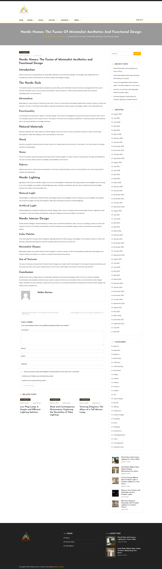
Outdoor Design (119, 415)
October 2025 (118, 154)
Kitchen (116, 403)
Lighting (116, 407)
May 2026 (117, 126)
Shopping (64, 20)
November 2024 (119, 199)
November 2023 (119, 247)
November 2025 (119, 150)
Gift (115, 395)
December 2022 (119, 291)
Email (23, 356)
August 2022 (118, 307)
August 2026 (118, 114)
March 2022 (117, 315)
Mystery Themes (59, 567)
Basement (117, 350)
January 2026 (118, 142)
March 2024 (117, 231)
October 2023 (118, 251)
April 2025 (117, 179)
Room (40, 20)
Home (21, 20)
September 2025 (119, 158)
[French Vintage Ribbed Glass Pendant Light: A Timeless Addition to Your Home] (115, 481)
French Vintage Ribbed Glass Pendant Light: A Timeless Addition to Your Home (127, 84)
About (68, 538)
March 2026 (117, 134)
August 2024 (118, 211)
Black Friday (117, 358)
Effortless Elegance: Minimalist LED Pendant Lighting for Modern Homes (125, 98)
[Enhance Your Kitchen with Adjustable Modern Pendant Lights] (115, 493)
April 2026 (117, 130)
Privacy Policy (70, 542)
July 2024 (117, 215)
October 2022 (118, 299)
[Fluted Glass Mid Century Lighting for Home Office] (115, 460)
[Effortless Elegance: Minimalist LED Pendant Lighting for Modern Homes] (115, 504)
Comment (25, 330)
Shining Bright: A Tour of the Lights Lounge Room (86, 313)
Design (29, 20)
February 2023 (118, 283)
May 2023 (117, 271)
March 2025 (117, 183)
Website (24, 364)
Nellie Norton (38, 56)
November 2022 (119, 295)
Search (138, 20)
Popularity (117, 419)
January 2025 (118, 191)
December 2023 (119, 243)
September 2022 (119, 303)
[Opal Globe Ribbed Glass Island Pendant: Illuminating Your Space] (115, 470)
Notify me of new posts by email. (34, 380)
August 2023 (118, 259)
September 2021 (119, 324)
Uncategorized (24, 52)
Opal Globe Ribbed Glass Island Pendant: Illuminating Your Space (127, 76)
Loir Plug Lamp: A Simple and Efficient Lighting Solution (30, 409)
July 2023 (117, 263)
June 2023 (117, 267)
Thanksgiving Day (119, 435)
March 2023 (117, 279)
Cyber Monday (118, 366)
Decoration (117, 370)
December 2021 (119, 320)
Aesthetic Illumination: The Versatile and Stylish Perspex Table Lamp (40, 313)
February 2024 (118, 235)
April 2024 (117, 227)
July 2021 (116, 328)
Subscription (70, 546)
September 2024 (119, 207)
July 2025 (117, 166)
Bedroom (117, 354)
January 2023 (118, 287)
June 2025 (117, 170)
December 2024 (119, 195)
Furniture (116, 387)
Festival (52, 20)
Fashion (116, 378)
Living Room (117, 411)
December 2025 (119, 146)
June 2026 (117, 122)
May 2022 (117, 311)
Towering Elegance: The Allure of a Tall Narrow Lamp (91, 409)
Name (23, 348)
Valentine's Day (119, 447)
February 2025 (118, 187)
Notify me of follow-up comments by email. (38, 376)
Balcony (116, 346)
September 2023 (119, 255)
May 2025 (117, 174)
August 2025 (118, 162)
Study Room (118, 431)
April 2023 (117, 275)
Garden (116, 391)
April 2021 (116, 332)
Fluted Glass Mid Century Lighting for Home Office (125, 69)
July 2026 (117, 118)
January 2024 (118, 239)
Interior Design (118, 399)
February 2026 (118, 138)
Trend (76, 20)
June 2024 (117, 219)
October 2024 (118, 203)
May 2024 (117, 223)
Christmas (117, 362)
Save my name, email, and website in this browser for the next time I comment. (51, 372)
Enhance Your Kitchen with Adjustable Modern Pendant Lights (126, 91)
